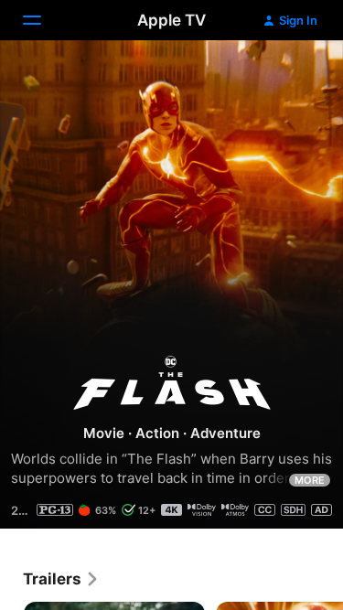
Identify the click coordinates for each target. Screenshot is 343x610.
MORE (310, 480)
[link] (61, 579)
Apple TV (171, 20)
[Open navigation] (43, 20)
